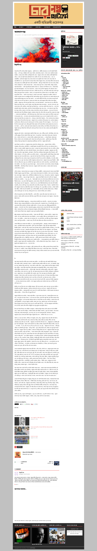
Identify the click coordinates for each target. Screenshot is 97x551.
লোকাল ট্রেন (38, 27)
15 (69, 38)
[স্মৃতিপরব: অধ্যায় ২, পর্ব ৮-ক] (71, 40)
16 (71, 38)
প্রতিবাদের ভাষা (72, 240)
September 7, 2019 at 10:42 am (24, 474)
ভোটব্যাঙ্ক (69, 91)
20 (78, 38)
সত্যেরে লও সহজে (34, 436)
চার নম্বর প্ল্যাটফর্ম (29, 35)
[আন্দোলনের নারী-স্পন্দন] (71, 176)
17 (72, 38)
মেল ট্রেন (21, 27)
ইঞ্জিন (15, 27)
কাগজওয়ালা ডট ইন (57, 27)
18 (74, 38)
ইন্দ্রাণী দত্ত (20, 447)
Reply (17, 484)
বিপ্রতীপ (68, 221)
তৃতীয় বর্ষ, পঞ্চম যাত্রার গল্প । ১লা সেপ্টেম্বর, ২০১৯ (42, 35)
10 (78, 37)
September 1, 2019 (20, 35)
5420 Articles (38, 452)
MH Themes (33, 548)
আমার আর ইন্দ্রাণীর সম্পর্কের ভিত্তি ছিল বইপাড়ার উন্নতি (41, 427)
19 (76, 38)
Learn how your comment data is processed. (41, 520)
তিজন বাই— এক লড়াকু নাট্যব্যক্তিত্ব (74, 250)
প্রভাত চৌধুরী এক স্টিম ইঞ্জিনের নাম (38, 417)
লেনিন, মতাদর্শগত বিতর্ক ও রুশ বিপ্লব (74, 224)
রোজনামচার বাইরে (70, 213)
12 (63, 38)
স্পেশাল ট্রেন (29, 27)
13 (65, 38)
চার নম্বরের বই (47, 27)
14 (67, 38)
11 (80, 37)
